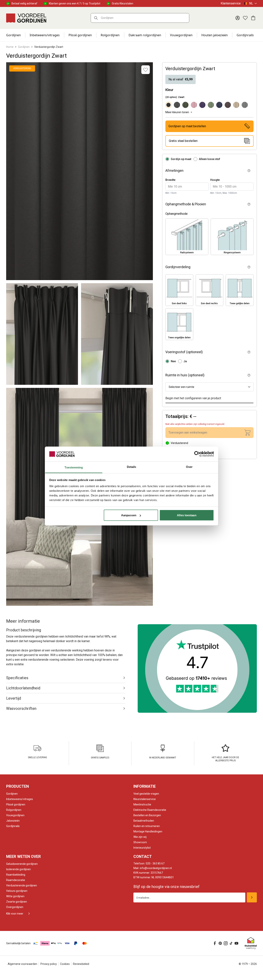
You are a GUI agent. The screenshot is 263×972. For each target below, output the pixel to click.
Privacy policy (48, 963)
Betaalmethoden (143, 820)
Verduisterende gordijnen (21, 885)
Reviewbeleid (81, 963)
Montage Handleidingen (147, 831)
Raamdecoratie (15, 880)
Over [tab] (189, 466)
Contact (142, 856)
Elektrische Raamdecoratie (149, 809)
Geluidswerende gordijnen (22, 863)
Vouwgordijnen (181, 35)
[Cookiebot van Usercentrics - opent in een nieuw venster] (197, 454)
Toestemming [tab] (73, 467)
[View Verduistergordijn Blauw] (219, 105)
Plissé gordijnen (80, 35)
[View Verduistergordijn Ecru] (236, 105)
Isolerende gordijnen (18, 869)
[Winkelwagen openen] (253, 18)
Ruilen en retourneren (146, 826)
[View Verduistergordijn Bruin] (228, 105)
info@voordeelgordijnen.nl (152, 868)
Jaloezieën (13, 820)
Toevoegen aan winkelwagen (187, 432)
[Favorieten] (245, 18)
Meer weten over (23, 856)
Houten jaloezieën (214, 35)
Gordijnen (13, 35)
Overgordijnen (14, 907)
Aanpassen (128, 515)
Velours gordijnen (16, 890)
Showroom (140, 842)
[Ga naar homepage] (26, 18)
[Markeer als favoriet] (145, 69)
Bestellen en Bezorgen (147, 815)
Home (9, 46)
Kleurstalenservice (144, 799)
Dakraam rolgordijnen (145, 35)
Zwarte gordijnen (16, 901)
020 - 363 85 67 (148, 863)
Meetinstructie (142, 804)
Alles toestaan (186, 515)
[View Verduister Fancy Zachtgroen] (211, 105)
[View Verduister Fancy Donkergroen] (185, 105)
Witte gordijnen (15, 896)
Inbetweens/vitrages (45, 35)
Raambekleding (15, 874)
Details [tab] (131, 466)
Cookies (65, 963)
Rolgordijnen (110, 35)
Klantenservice (231, 3)
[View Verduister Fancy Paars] (202, 105)
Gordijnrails (245, 35)
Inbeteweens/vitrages (19, 799)
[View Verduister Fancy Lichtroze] (194, 105)
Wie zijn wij (140, 836)
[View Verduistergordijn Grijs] (245, 105)
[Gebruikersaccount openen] (237, 18)
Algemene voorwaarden (22, 963)
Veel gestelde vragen (146, 793)
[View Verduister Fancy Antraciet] (177, 105)
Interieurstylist (142, 847)
